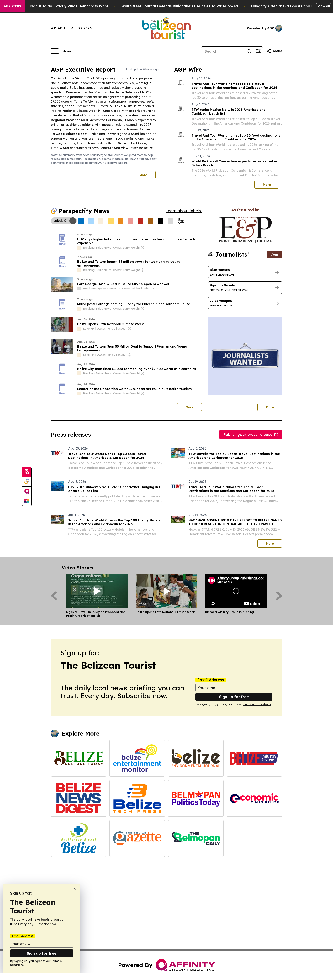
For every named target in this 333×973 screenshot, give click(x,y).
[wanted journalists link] (245, 230)
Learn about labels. (184, 210)
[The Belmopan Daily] (196, 838)
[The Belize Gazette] (137, 838)
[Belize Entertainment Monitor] (137, 758)
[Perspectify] (26, 482)
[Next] (279, 595)
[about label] (79, 248)
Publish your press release (247, 434)
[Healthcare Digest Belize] (78, 838)
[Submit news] (26, 472)
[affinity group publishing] (26, 491)
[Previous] (54, 595)
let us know (128, 159)
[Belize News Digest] (78, 798)
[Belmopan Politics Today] (196, 798)
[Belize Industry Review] (254, 758)
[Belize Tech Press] (137, 798)
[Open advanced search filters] (258, 51)
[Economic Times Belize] (254, 798)
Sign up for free (234, 696)
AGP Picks (12, 6)
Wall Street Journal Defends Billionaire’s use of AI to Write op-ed (179, 6)
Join (274, 254)
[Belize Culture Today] (78, 758)
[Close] (75, 889)
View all (324, 6)
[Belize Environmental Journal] (196, 758)
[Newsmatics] (26, 501)
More (143, 175)
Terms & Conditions (257, 704)
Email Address (210, 680)
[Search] (248, 51)
